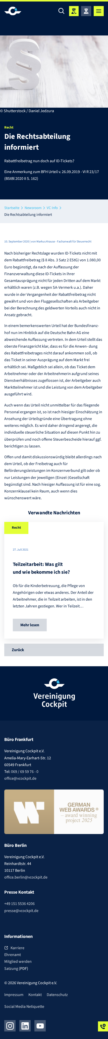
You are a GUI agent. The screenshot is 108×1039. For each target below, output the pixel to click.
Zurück (18, 650)
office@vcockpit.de (20, 778)
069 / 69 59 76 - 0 (24, 771)
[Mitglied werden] (74, 11)
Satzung (11, 968)
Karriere (17, 948)
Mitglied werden (18, 961)
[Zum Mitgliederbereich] (86, 11)
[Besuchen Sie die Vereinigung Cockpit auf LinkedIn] (25, 1025)
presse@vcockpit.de (21, 910)
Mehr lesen (29, 625)
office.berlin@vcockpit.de (25, 877)
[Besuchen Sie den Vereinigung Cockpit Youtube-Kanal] (40, 1025)
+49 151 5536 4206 (19, 903)
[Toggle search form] (62, 11)
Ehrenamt (12, 955)
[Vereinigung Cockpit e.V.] (19, 11)
